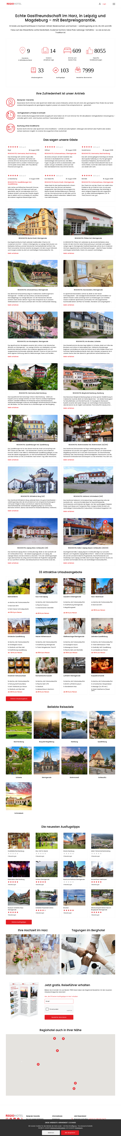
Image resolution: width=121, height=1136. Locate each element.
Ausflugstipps (62, 72)
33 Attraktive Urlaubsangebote (60, 572)
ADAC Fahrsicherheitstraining (100, 851)
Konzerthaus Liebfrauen (99, 879)
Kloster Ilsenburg (68, 851)
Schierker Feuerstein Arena (44, 908)
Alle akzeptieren (70, 1133)
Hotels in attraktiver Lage (49, 54)
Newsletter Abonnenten (85, 72)
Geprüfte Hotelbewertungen (98, 54)
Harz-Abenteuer (97, 597)
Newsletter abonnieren (59, 1017)
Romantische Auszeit (44, 676)
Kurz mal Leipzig (42, 597)
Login (104, 4)
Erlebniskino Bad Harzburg (16, 879)
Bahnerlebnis (13, 597)
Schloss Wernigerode (42, 879)
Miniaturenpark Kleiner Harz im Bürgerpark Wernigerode (101, 909)
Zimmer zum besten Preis (74, 54)
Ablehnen (51, 1133)
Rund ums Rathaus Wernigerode (74, 879)
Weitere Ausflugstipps (19, 922)
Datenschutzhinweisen (57, 1128)
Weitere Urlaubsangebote (18, 699)
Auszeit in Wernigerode (72, 597)
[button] (38, 1064)
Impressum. (79, 1128)
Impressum (56, 1119)
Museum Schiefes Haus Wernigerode (15, 909)
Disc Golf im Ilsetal (42, 851)
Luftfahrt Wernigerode (71, 676)
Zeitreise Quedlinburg (99, 636)
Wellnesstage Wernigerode (73, 636)
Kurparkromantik (97, 676)
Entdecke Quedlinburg (16, 636)
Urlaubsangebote (37, 72)
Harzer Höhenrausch (43, 636)
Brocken (66, 908)
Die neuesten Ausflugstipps (60, 827)
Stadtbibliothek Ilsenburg (16, 851)
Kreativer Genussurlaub (17, 676)
